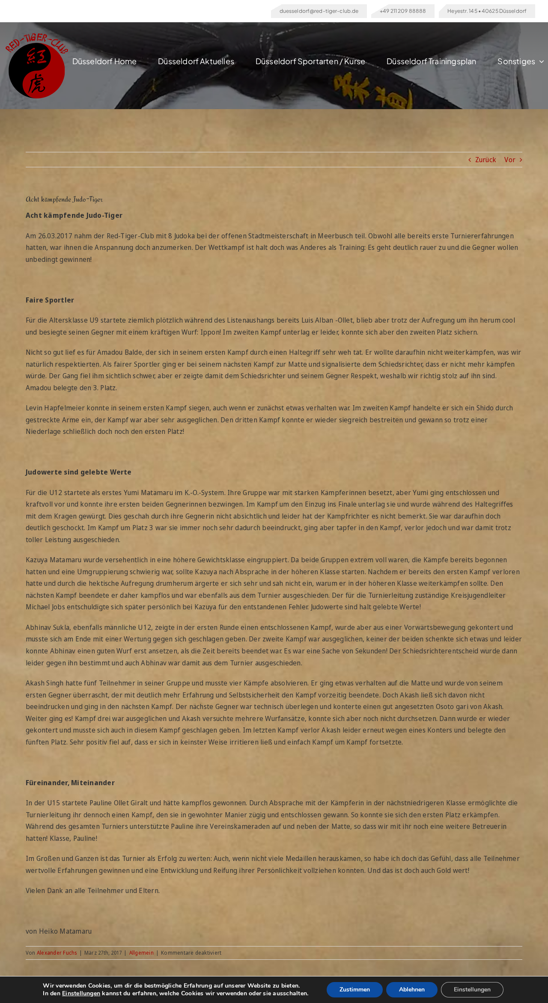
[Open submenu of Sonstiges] (539, 61)
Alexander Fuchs (57, 952)
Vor (509, 159)
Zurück (485, 159)
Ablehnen (412, 989)
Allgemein (141, 952)
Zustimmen (355, 989)
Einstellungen (81, 993)
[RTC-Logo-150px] (36, 36)
